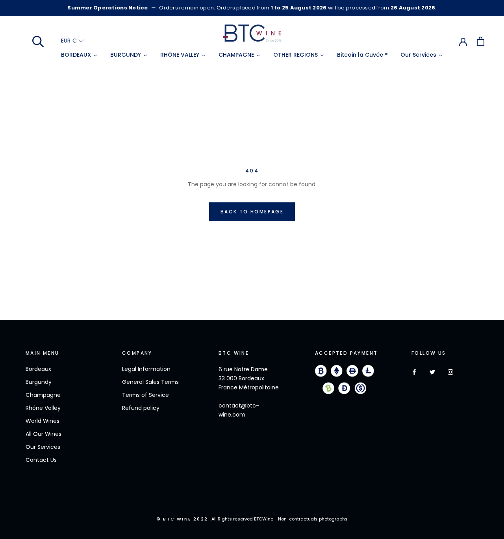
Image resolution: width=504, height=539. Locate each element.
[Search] (38, 41)
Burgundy (39, 382)
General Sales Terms (150, 382)
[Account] (463, 41)
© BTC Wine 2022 (182, 519)
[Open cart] (480, 41)
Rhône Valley (43, 408)
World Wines (42, 421)
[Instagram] (450, 371)
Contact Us (41, 460)
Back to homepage (252, 211)
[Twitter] (432, 371)
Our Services (43, 447)
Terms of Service (145, 395)
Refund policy (140, 408)
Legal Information (146, 369)
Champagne (43, 395)
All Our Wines (43, 434)
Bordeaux (38, 369)
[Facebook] (414, 371)
